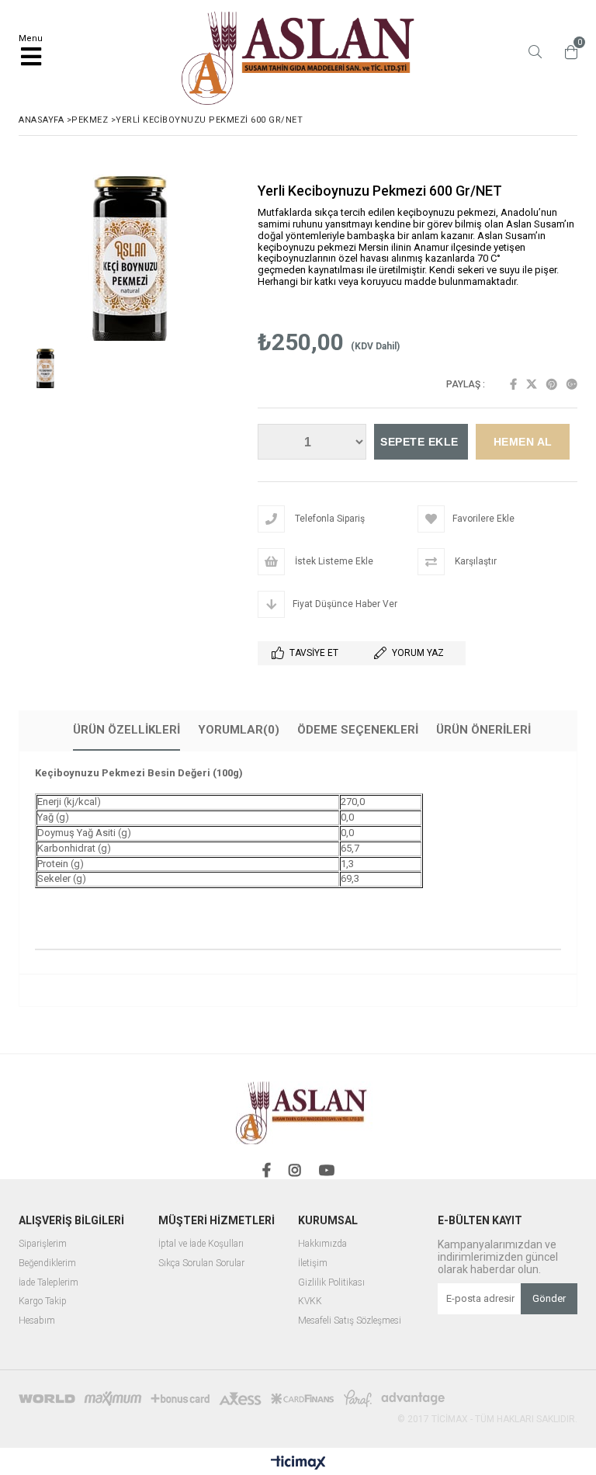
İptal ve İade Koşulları (201, 1244)
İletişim (312, 1263)
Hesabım (37, 1321)
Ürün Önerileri (483, 730)
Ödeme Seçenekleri (357, 730)
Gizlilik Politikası (331, 1283)
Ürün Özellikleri (126, 730)
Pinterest (551, 384)
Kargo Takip (43, 1301)
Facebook (513, 384)
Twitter (531, 384)
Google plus (572, 384)
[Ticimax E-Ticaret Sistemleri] (298, 1463)
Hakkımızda (322, 1244)
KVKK (310, 1301)
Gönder (549, 1298)
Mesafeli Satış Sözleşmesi (349, 1321)
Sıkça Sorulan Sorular (201, 1263)
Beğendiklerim (47, 1263)
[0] (567, 52)
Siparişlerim (43, 1244)
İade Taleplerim (48, 1283)
